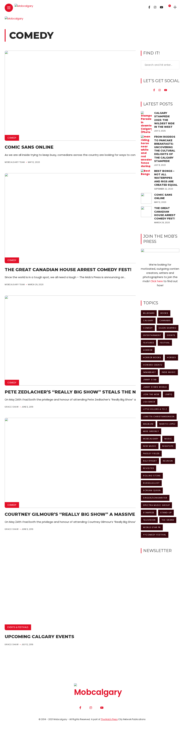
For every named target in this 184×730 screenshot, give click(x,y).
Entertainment (152, 335)
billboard (149, 313)
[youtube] (165, 90)
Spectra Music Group (156, 505)
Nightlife (168, 446)
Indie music (169, 372)
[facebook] (154, 90)
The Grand (168, 519)
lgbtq (168, 394)
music (168, 438)
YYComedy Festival (154, 534)
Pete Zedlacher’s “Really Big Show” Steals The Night (76, 392)
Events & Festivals (17, 627)
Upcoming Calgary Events (39, 636)
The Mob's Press (109, 719)
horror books (152, 357)
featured (148, 342)
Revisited (148, 468)
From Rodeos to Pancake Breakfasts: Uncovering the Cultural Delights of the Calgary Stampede (164, 149)
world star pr (152, 527)
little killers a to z (155, 409)
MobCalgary (150, 438)
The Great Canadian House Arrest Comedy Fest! (68, 269)
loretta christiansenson (158, 416)
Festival (165, 342)
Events (171, 335)
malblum (148, 423)
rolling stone (152, 475)
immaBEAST (149, 372)
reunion (168, 460)
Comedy (11, 137)
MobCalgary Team (15, 162)
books (164, 313)
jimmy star (150, 379)
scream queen (152, 490)
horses (171, 357)
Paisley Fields (151, 453)
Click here (156, 281)
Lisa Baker (149, 401)
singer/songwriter (155, 497)
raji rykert (150, 460)
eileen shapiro (167, 327)
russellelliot (151, 483)
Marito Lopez (167, 423)
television (149, 519)
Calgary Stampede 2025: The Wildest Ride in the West (164, 119)
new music (149, 446)
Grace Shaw (12, 407)
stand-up (166, 512)
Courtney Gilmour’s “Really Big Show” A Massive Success (81, 514)
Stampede (148, 512)
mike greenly (151, 431)
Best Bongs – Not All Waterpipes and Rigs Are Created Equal (166, 177)
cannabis (165, 320)
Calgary (148, 320)
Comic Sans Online (29, 147)
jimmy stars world (155, 387)
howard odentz (152, 364)
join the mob (151, 394)
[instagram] (159, 90)
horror (148, 350)
